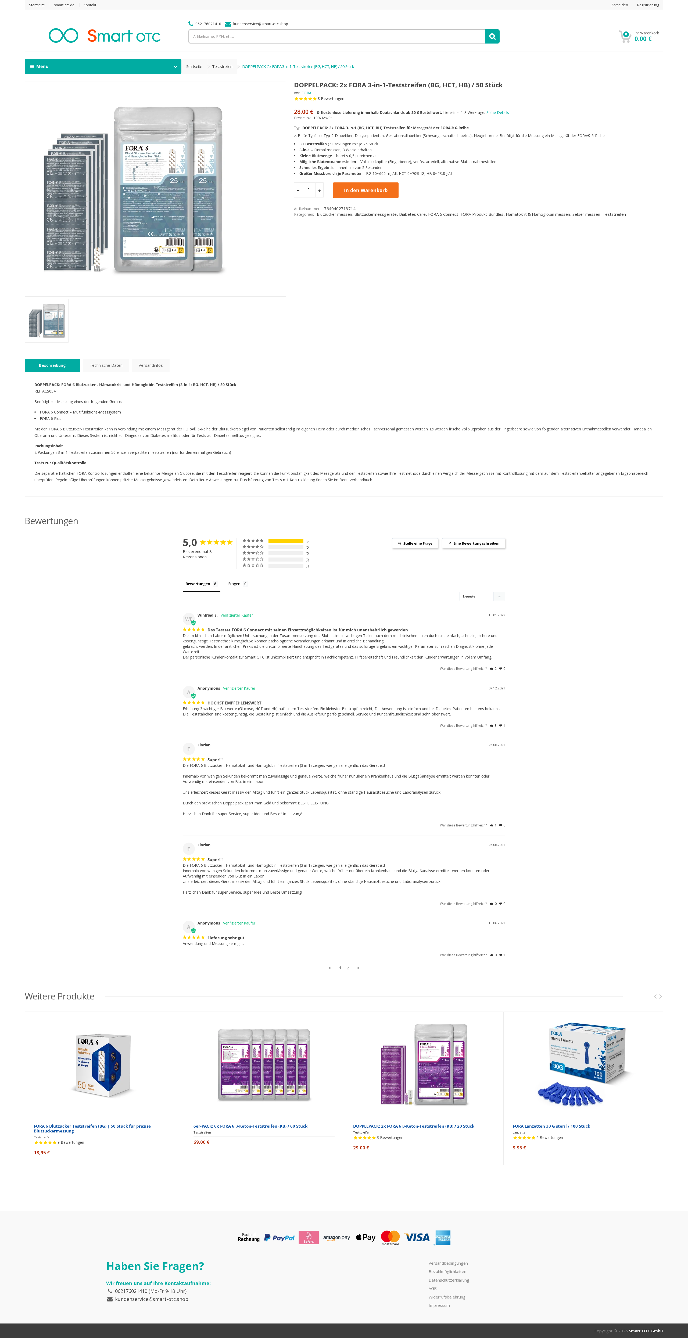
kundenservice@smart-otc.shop (151, 1299)
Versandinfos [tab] (151, 365)
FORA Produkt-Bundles (482, 214)
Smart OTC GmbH (646, 1330)
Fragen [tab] (234, 583)
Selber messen (586, 214)
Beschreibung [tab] (52, 365)
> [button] (358, 967)
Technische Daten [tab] (106, 365)
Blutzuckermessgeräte (375, 214)
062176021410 (131, 1291)
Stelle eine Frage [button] (417, 543)
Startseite (194, 66)
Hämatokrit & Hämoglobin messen (538, 214)
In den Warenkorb (366, 190)
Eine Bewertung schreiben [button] (476, 543)
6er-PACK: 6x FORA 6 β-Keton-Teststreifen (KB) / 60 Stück (250, 1126)
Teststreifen (222, 66)
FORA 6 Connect (443, 214)
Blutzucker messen (334, 214)
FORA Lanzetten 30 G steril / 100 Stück (551, 1126)
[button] (493, 668)
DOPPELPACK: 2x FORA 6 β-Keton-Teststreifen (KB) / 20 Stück (413, 1126)
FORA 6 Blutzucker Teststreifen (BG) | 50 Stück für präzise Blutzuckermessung (92, 1128)
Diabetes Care (412, 214)
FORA (306, 92)
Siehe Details (497, 112)
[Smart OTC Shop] (104, 40)
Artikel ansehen (104, 1159)
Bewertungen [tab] (197, 583)
